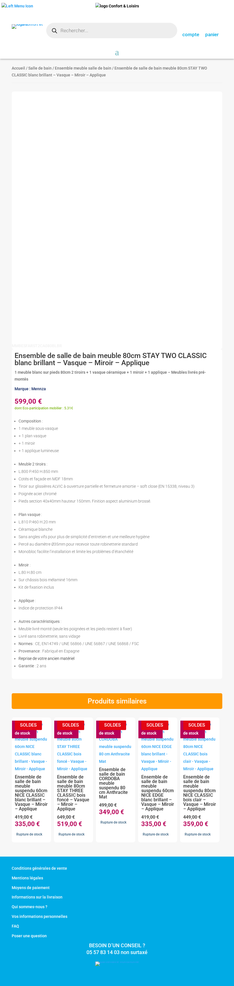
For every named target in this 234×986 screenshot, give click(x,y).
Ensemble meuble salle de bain (83, 68)
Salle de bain (40, 68)
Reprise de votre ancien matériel (46, 658)
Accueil (18, 68)
